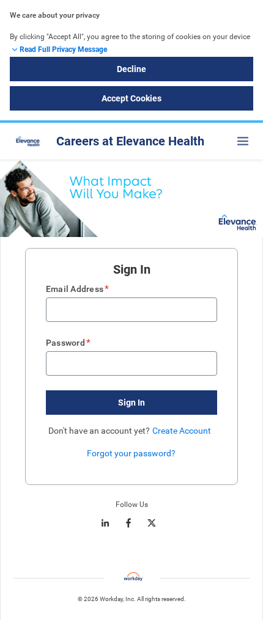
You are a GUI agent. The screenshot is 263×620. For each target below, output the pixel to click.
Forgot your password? (131, 453)
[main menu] (243, 141)
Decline (131, 69)
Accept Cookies (131, 98)
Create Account (181, 431)
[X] (151, 522)
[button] (131, 402)
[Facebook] (128, 522)
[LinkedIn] (105, 522)
